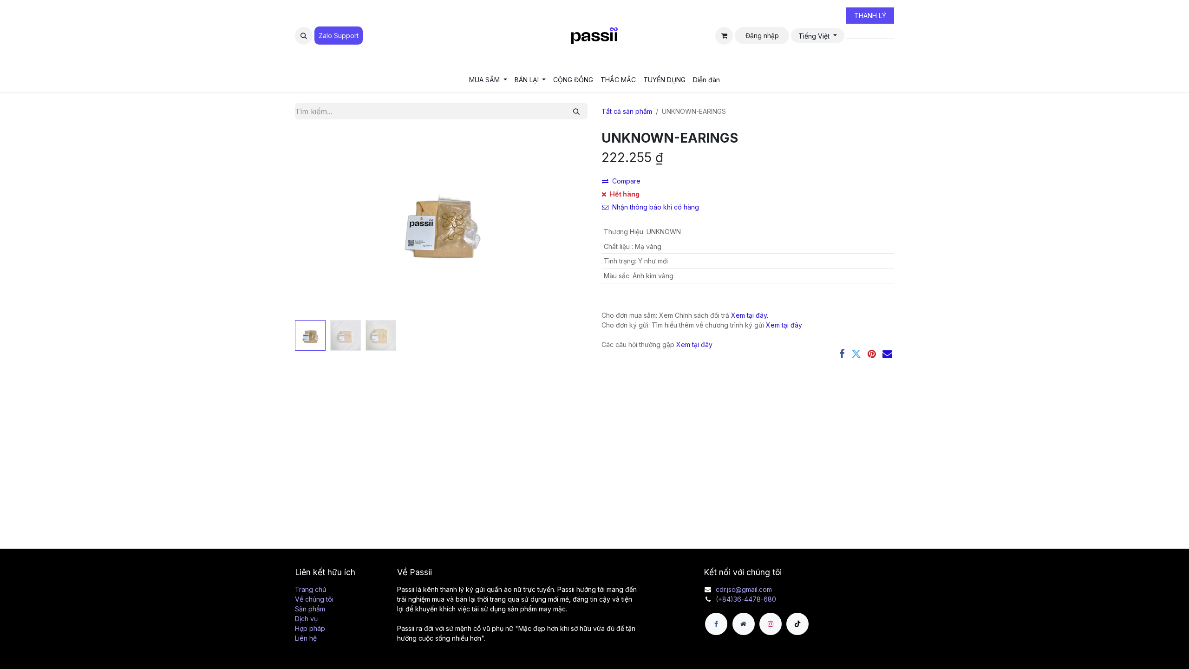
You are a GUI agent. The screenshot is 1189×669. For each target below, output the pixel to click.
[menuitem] (488, 79)
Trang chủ (310, 589)
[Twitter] (856, 354)
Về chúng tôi (314, 599)
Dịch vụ (306, 619)
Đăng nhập (762, 35)
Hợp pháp (310, 628)
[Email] (887, 354)
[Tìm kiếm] (576, 111)
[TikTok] (797, 624)
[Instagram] (770, 624)
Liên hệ (306, 638)
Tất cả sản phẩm (626, 111)
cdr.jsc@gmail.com (744, 589)
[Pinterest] (872, 354)
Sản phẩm (310, 609)
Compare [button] (626, 181)
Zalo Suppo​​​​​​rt (339, 35)
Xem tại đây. (749, 315)
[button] (304, 36)
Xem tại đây (784, 325)
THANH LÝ (870, 16)
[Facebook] (842, 354)
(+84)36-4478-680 (746, 599)
